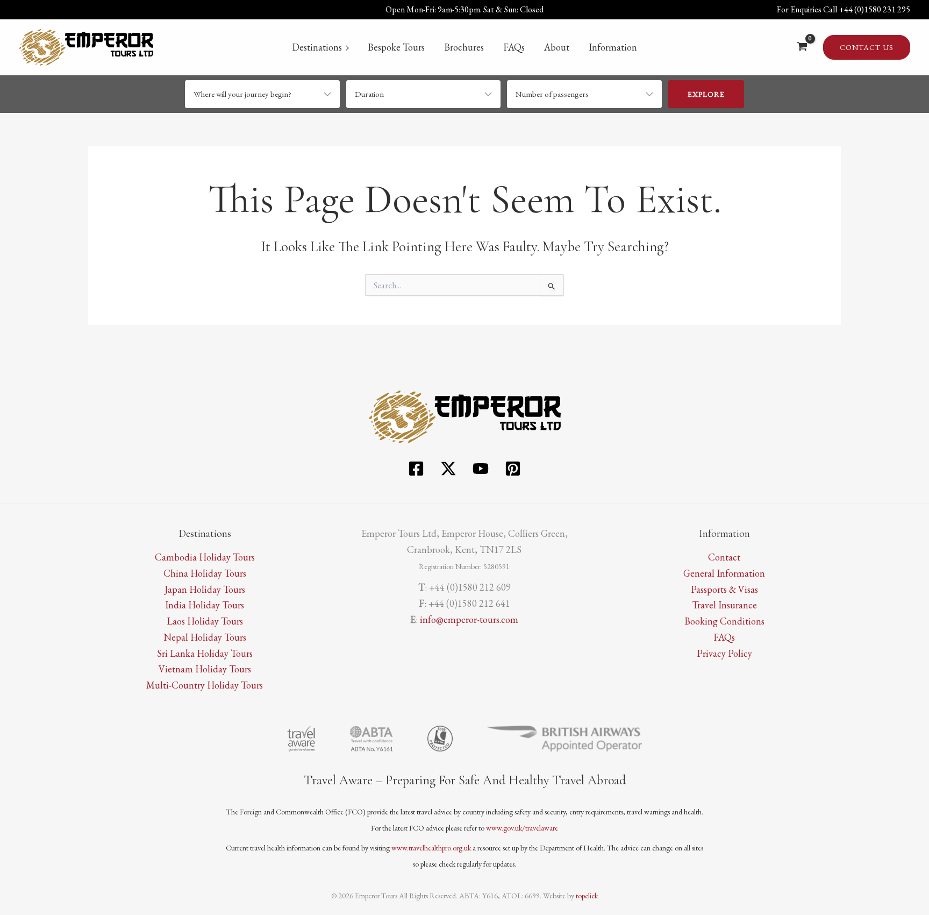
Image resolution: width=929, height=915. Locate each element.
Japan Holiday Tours (205, 589)
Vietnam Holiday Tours (205, 669)
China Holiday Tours (204, 573)
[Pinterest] (513, 468)
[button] (866, 47)
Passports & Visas (724, 589)
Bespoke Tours (396, 47)
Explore (706, 94)
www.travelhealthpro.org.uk (431, 848)
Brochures (464, 47)
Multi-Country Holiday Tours (204, 685)
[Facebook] (416, 468)
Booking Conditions (724, 621)
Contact (724, 557)
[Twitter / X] (448, 468)
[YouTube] (481, 468)
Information (613, 47)
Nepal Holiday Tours (204, 637)
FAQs (514, 47)
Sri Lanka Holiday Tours (205, 653)
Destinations (317, 47)
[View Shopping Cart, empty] (802, 47)
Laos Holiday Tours (205, 621)
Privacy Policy (724, 653)
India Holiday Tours (204, 605)
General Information (724, 573)
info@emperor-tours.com (469, 619)
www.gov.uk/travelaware (522, 828)
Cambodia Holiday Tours (205, 557)
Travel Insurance (724, 605)
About (556, 47)
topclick (587, 895)
